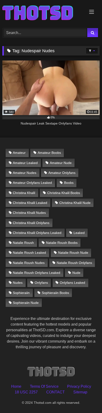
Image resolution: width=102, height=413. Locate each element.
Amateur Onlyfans (61, 173)
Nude (76, 273)
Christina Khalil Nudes (29, 213)
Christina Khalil (24, 193)
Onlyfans (41, 282)
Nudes (18, 282)
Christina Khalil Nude (75, 203)
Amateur (19, 153)
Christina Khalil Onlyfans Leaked (37, 233)
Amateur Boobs (49, 153)
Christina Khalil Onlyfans (31, 223)
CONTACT (55, 392)
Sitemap (80, 392)
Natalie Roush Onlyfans (74, 263)
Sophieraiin (21, 293)
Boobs (69, 183)
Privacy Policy (79, 386)
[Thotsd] (41, 13)
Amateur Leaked (25, 163)
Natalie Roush (23, 243)
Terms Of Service (44, 386)
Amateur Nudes (24, 173)
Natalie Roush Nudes (29, 263)
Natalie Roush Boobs (62, 243)
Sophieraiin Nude (26, 303)
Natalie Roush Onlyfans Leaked (36, 273)
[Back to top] (87, 399)
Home (16, 386)
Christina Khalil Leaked (30, 203)
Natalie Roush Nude (73, 252)
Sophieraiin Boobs (55, 293)
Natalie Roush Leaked (29, 252)
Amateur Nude (61, 163)
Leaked (79, 233)
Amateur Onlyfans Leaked (32, 183)
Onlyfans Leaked (72, 282)
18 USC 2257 (26, 392)
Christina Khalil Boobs (63, 193)
